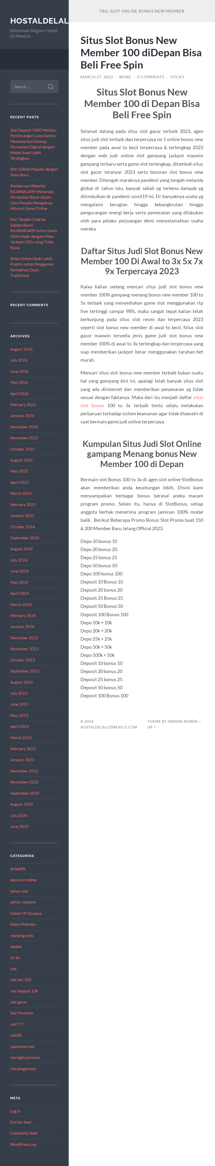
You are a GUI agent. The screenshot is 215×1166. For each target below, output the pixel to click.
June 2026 (19, 371)
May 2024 (19, 582)
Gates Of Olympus (26, 913)
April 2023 (19, 726)
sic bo (15, 957)
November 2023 (24, 648)
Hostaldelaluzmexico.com (108, 727)
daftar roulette (23, 902)
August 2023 (21, 682)
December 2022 (24, 771)
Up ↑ (152, 727)
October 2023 (22, 660)
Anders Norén (182, 721)
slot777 (17, 1024)
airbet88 (17, 868)
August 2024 (21, 548)
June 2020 (19, 826)
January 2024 (22, 626)
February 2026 (23, 404)
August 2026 (21, 349)
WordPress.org (23, 1144)
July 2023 (19, 693)
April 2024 (19, 593)
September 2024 (24, 537)
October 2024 (22, 526)
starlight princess (25, 1057)
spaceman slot (22, 1046)
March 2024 (21, 604)
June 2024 (19, 571)
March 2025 (21, 493)
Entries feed (20, 1122)
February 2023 (23, 748)
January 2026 (22, 415)
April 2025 (19, 482)
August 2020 (21, 804)
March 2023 (21, 737)
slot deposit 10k (24, 991)
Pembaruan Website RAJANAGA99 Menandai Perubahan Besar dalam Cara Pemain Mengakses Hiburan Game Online (32, 197)
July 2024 (19, 560)
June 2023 (19, 704)
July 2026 (19, 360)
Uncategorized (23, 1068)
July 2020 (19, 815)
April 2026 (19, 393)
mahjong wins (22, 935)
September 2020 (24, 793)
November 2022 (24, 782)
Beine (125, 77)
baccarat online (23, 879)
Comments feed (23, 1133)
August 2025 (21, 460)
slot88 (16, 1035)
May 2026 (19, 382)
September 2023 (24, 671)
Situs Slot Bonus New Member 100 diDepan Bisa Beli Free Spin (141, 52)
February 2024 (23, 615)
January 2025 (22, 515)
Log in (15, 1111)
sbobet (16, 946)
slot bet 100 (20, 979)
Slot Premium (21, 1013)
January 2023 (22, 759)
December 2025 (24, 426)
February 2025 (23, 504)
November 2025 (24, 437)
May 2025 (19, 471)
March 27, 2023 (96, 77)
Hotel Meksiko (23, 924)
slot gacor (18, 1002)
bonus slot (19, 891)
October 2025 (22, 449)
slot (13, 968)
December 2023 (24, 637)
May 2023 (19, 715)
